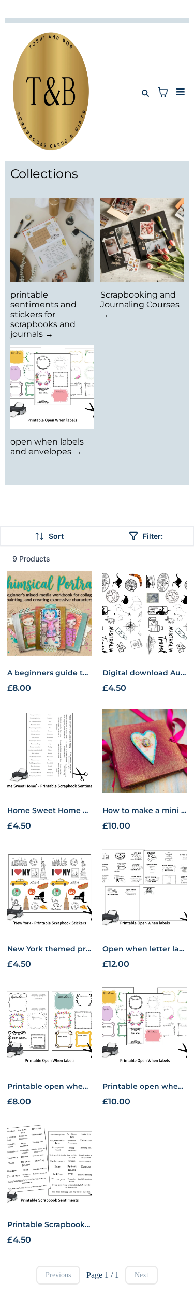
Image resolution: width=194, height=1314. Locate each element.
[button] (179, 92)
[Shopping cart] (163, 92)
